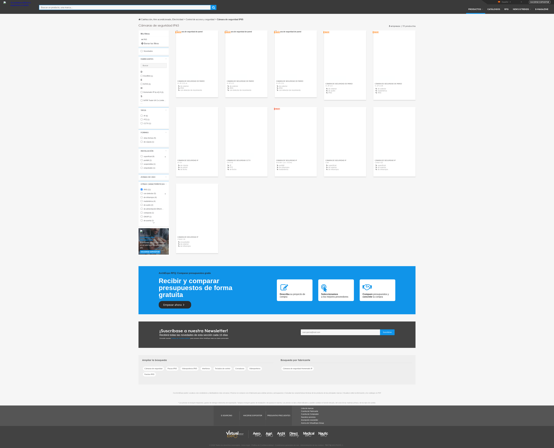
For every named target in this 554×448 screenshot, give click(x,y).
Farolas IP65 (149, 374)
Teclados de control (222, 369)
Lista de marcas (307, 408)
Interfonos (206, 369)
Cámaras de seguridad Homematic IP (297, 369)
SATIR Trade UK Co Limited (155, 100)
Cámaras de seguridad (153, 369)
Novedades (148, 51)
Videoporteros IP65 (189, 369)
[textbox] (125, 7)
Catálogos (493, 9)
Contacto (197, 112)
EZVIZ (147, 84)
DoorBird (148, 76)
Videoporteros (254, 369)
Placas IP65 (172, 369)
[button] (154, 59)
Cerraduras (239, 369)
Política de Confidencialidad (180, 338)
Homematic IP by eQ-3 (153, 92)
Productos (474, 9)
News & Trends (521, 9)
